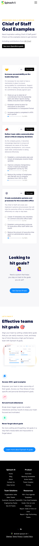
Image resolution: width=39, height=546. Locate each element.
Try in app (29, 69)
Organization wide (11, 494)
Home (11, 474)
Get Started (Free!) (19, 291)
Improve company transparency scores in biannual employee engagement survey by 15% (19, 166)
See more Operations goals (13, 46)
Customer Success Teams (11, 500)
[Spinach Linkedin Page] (21, 529)
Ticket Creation (28, 482)
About (11, 479)
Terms (15, 536)
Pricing (28, 485)
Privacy (20, 536)
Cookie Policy (28, 536)
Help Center (11, 485)
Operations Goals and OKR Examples (18, 20)
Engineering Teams (10, 503)
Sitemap (9, 536)
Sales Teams (11, 497)
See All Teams (10, 506)
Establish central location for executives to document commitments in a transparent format (21, 106)
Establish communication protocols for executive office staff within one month (20, 226)
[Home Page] (9, 2)
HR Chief (27, 41)
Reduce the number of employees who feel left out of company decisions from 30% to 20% (20, 176)
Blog (10, 476)
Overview (28, 474)
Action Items (28, 479)
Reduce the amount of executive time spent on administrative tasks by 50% (21, 234)
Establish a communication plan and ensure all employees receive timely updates (20, 159)
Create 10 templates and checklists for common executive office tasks (20, 217)
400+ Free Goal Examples (28, 500)
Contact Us (11, 482)
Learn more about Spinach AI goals (19, 450)
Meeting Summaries (28, 476)
